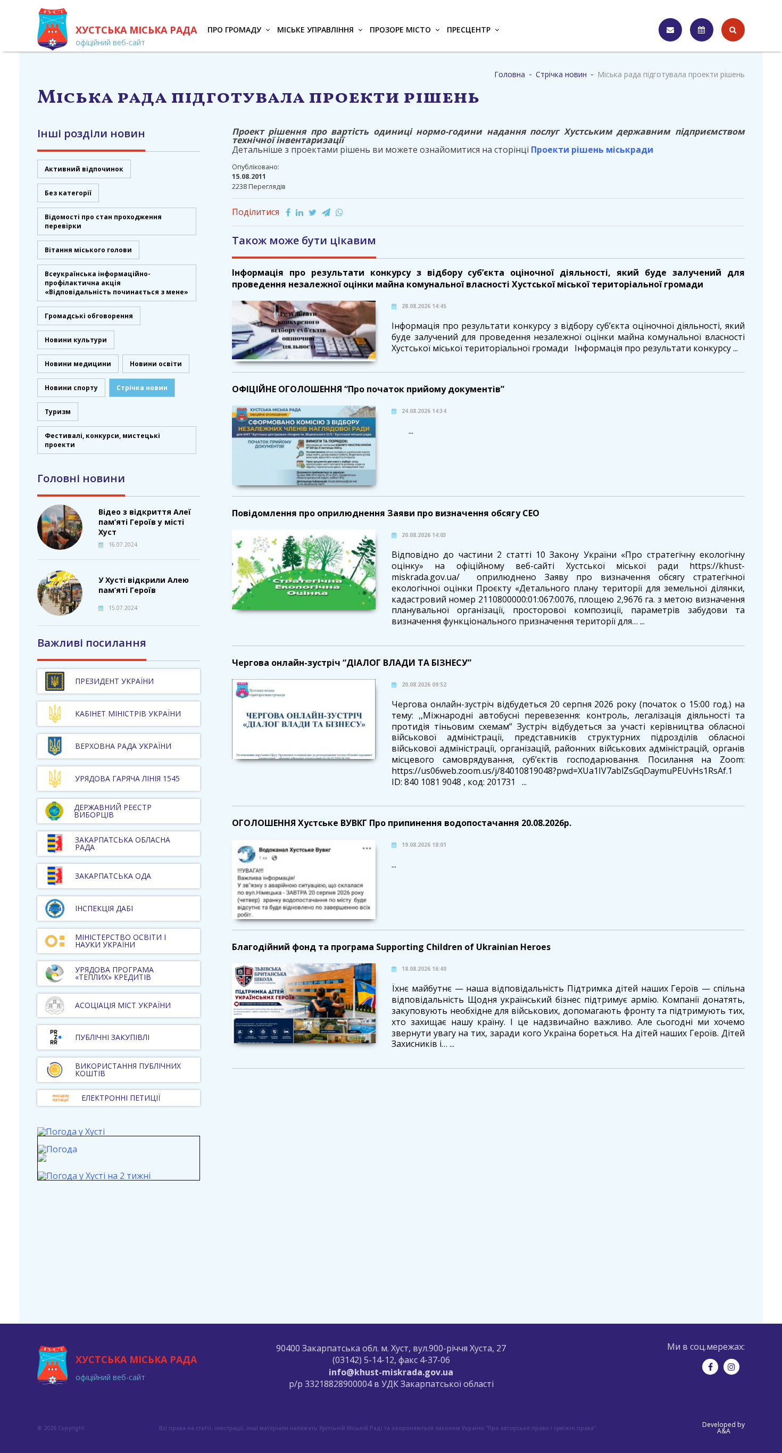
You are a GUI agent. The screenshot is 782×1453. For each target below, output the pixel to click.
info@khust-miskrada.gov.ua (391, 1372)
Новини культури (76, 339)
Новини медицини (78, 363)
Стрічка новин (142, 387)
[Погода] (57, 1154)
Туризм (58, 411)
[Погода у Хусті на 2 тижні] (94, 1176)
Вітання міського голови (88, 249)
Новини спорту (71, 387)
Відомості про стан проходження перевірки (103, 221)
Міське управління (315, 29)
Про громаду (234, 29)
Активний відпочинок (84, 169)
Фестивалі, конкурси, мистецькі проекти (102, 440)
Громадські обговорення (89, 315)
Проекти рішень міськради (592, 149)
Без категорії (68, 192)
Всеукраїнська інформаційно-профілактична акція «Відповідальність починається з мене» (116, 282)
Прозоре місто (400, 29)
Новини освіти (156, 363)
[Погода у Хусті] (71, 1131)
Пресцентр (468, 29)
